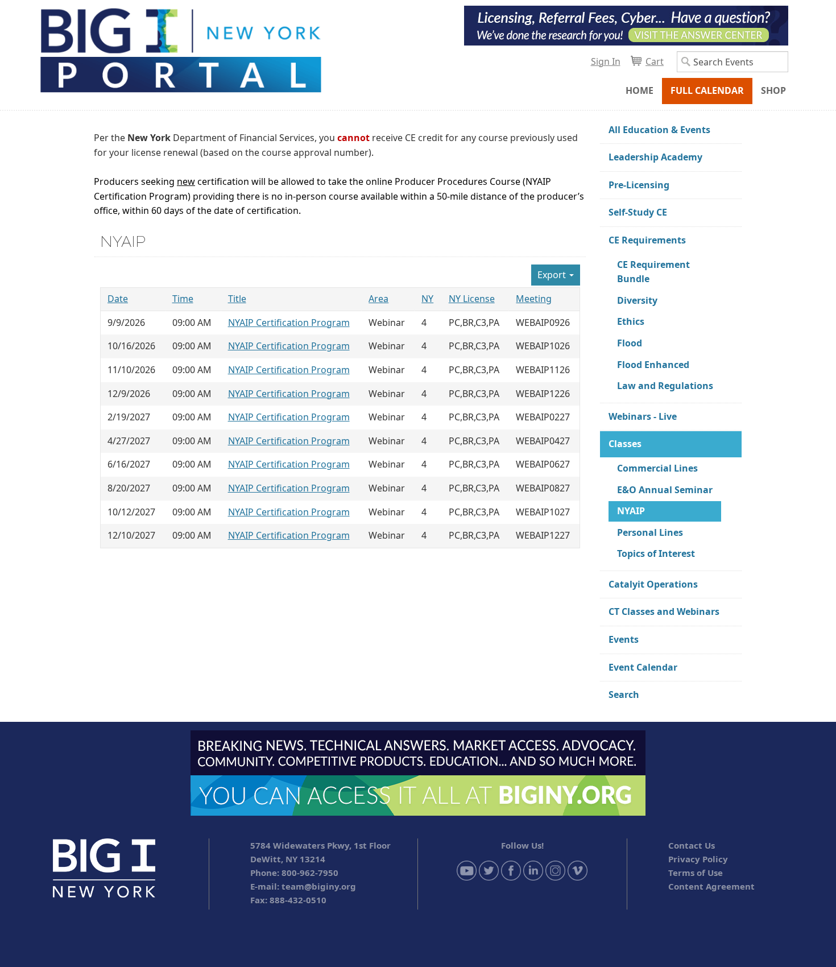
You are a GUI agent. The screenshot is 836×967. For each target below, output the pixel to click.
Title (237, 298)
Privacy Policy (698, 859)
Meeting (534, 298)
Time (182, 298)
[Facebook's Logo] (511, 869)
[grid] (340, 417)
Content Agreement (711, 886)
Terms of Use (695, 872)
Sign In (605, 61)
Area (378, 298)
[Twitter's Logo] (489, 869)
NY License (472, 298)
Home (639, 90)
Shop (773, 90)
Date (117, 298)
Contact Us (691, 845)
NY (427, 298)
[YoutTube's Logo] (467, 869)
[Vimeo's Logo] (577, 869)
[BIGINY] (180, 49)
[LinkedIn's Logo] (533, 869)
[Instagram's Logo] (555, 869)
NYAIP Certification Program (289, 322)
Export (552, 274)
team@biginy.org (319, 886)
